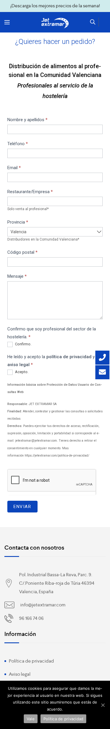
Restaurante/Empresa (30, 191)
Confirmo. (22, 344)
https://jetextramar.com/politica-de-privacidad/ (57, 455)
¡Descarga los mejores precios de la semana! (55, 6)
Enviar (22, 506)
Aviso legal (20, 674)
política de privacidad (69, 356)
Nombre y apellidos (27, 119)
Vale (31, 718)
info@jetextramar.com (42, 605)
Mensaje (17, 276)
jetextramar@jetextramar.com (36, 440)
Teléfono (17, 143)
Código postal (22, 252)
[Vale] (103, 705)
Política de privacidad (31, 661)
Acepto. (21, 372)
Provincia (17, 222)
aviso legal (18, 364)
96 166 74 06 (31, 618)
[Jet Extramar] (55, 23)
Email (14, 167)
